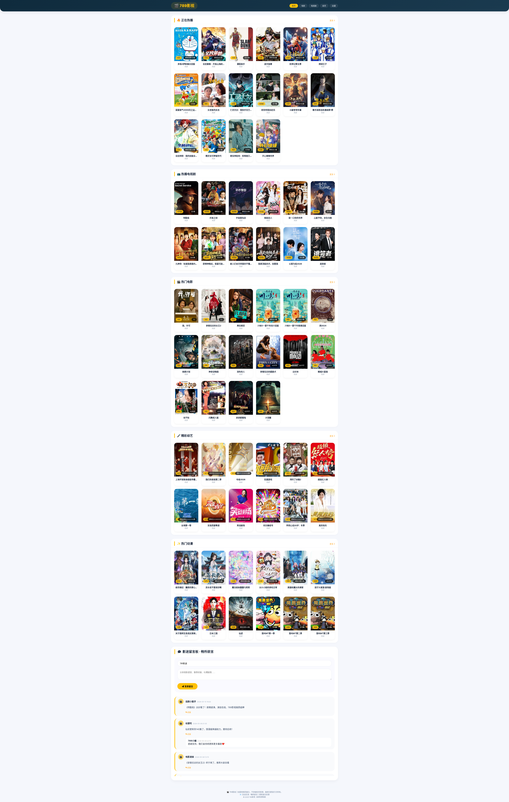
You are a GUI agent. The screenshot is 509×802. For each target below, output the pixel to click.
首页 (294, 6)
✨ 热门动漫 (185, 543)
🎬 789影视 (184, 5)
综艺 (324, 6)
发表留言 (188, 686)
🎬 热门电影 (185, 281)
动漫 (334, 6)
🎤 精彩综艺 (185, 435)
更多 (332, 20)
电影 (303, 6)
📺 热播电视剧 (186, 174)
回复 (189, 712)
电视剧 (314, 6)
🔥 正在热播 (185, 20)
